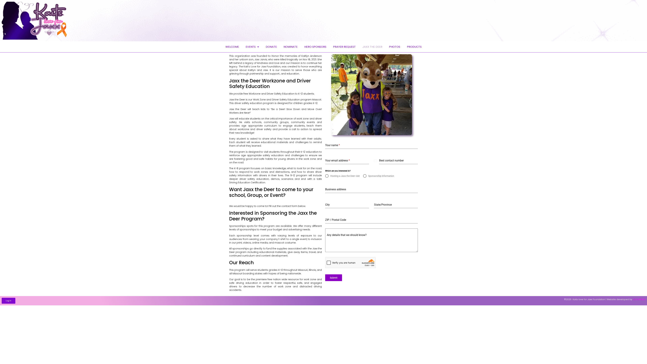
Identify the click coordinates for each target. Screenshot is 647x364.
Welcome (232, 47)
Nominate (291, 47)
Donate (271, 47)
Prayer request (344, 47)
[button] (8, 301)
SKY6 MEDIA (639, 299)
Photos (394, 47)
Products (414, 47)
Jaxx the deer (372, 47)
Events (251, 47)
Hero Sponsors (315, 47)
